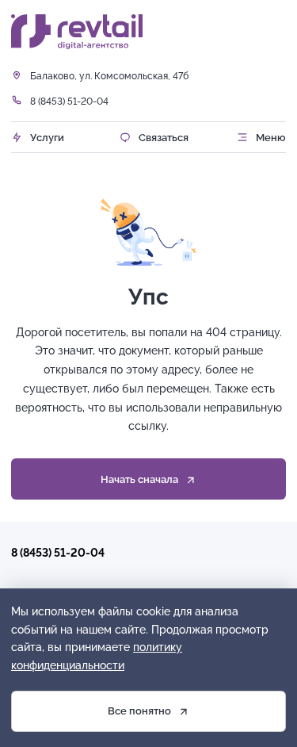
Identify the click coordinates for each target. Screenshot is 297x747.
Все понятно (139, 710)
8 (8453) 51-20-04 (69, 101)
